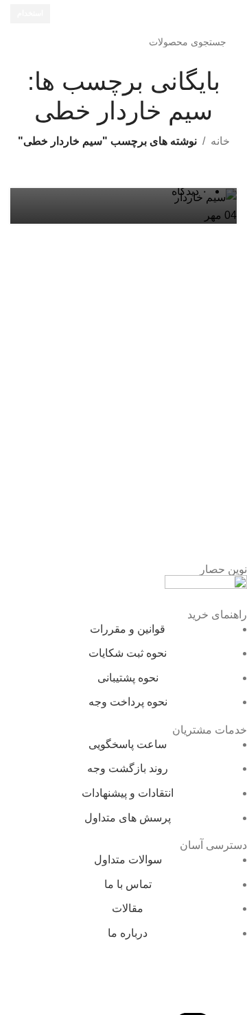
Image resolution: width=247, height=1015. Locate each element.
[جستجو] (24, 41)
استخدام (30, 13)
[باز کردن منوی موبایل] (231, 13)
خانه (220, 141)
